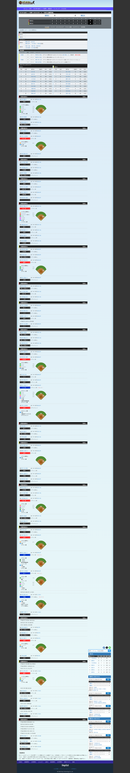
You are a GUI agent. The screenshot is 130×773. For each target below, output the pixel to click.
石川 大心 (68, 81)
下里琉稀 (96, 714)
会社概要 (56, 768)
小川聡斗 (100, 689)
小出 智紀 (33, 47)
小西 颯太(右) (24, 167)
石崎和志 (104, 702)
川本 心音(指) (24, 136)
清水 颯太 (33, 86)
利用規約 (74, 768)
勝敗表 (50, 8)
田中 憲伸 (68, 83)
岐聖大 (93, 660)
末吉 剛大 (68, 76)
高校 (27, 762)
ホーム (25, 8)
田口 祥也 (68, 71)
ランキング (56, 8)
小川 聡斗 (34, 43)
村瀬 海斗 (38, 46)
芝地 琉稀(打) (24, 627)
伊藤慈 (95, 687)
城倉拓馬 (100, 702)
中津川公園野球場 (49, 12)
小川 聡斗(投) (24, 741)
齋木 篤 (33, 83)
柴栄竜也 (104, 729)
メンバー (53, 27)
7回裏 (22, 59)
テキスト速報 (68, 27)
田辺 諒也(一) (24, 122)
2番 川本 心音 (38, 59)
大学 (30, 8)
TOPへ (84, 97)
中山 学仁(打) (24, 671)
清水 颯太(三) (24, 206)
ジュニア (40, 762)
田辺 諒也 (33, 76)
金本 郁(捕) (24, 117)
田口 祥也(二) (24, 130)
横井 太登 (68, 79)
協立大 (93, 667)
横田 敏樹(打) (24, 706)
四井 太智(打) (24, 713)
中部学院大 (94, 658)
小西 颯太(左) (24, 746)
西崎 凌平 (27, 41)
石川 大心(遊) (24, 186)
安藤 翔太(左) (24, 224)
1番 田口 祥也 (38, 54)
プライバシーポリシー (65, 768)
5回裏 (22, 54)
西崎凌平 (96, 701)
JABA (46, 762)
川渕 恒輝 (27, 47)
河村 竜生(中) (24, 260)
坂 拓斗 (67, 88)
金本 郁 (33, 41)
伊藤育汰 (100, 729)
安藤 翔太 (33, 88)
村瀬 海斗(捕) (24, 197)
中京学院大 (94, 663)
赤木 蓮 (33, 71)
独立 (67, 762)
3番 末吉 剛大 (38, 62)
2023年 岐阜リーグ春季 (39, 8)
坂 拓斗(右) (24, 254)
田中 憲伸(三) (24, 192)
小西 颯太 (33, 81)
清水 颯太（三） (66, 54)
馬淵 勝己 (33, 91)
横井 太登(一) (24, 181)
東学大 (93, 670)
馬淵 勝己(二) (24, 230)
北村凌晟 (91, 730)
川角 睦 (39, 43)
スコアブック (76, 27)
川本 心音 (68, 74)
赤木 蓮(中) (24, 99)
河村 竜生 (68, 91)
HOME (20, 762)
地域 (73, 762)
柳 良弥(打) (24, 690)
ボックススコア (60, 27)
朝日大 (83, 15)
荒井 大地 (27, 46)
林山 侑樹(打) (24, 698)
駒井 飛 (33, 46)
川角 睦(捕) (24, 436)
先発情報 (83, 27)
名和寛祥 (96, 702)
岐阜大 (47, 15)
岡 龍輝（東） (96, 690)
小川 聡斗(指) (24, 162)
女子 (59, 762)
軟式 (53, 762)
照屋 (99, 714)
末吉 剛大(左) (24, 153)
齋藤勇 (99, 715)
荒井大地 (96, 732)
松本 (99, 743)
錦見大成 (96, 689)
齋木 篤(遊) (24, 173)
